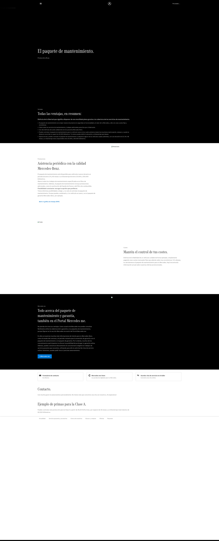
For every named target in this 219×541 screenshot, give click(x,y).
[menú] (41, 3)
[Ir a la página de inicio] (110, 4)
